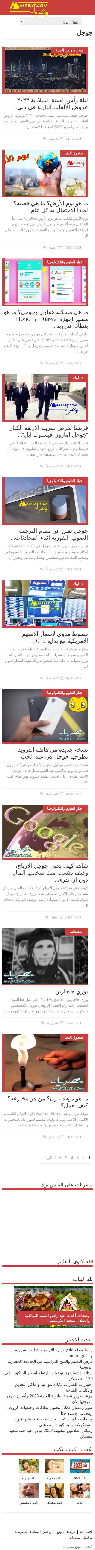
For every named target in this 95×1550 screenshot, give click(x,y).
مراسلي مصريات (81, 1537)
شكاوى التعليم (73, 1261)
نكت (80, 1503)
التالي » (49, 1157)
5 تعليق (54, 917)
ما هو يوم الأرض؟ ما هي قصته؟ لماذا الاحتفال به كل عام (51, 206)
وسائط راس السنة (69, 50)
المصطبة (76, 931)
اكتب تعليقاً (52, 363)
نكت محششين (28, 1503)
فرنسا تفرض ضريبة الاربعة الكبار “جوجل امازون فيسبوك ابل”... (49, 431)
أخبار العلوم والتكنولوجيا (65, 261)
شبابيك (78, 377)
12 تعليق (54, 1137)
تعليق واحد (52, 1023)
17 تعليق (54, 247)
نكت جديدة (29, 1478)
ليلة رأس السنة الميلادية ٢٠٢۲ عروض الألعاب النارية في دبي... (50, 103)
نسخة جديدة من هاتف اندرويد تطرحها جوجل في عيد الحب (53, 752)
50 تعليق (54, 138)
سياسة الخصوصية (26, 1531)
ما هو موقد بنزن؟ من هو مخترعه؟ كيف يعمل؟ (47, 1101)
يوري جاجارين (71, 991)
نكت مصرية (54, 1478)
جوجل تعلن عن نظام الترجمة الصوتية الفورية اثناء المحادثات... (49, 534)
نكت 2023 (80, 1478)
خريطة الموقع (66, 1531)
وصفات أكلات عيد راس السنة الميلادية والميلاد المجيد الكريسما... (57, 1318)
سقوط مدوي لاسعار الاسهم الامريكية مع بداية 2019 (55, 637)
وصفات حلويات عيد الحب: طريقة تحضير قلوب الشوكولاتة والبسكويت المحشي (53, 1421)
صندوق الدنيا (74, 153)
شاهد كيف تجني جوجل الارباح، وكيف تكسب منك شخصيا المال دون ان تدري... (50, 872)
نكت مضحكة (54, 1503)
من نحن (47, 1531)
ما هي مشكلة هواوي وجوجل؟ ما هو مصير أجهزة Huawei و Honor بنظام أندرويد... (46, 318)
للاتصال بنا (86, 1531)
